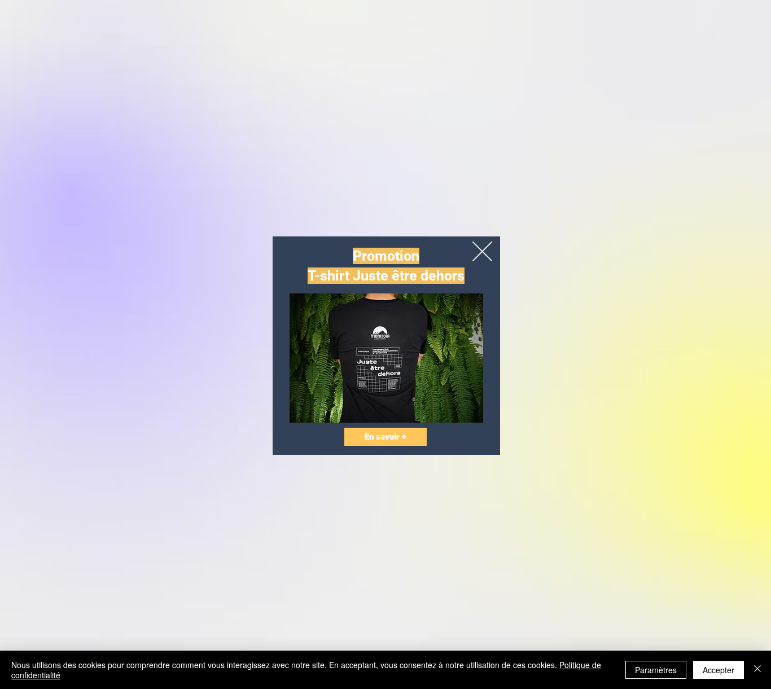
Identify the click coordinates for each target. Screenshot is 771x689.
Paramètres (656, 669)
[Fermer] (757, 670)
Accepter (718, 669)
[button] (482, 251)
